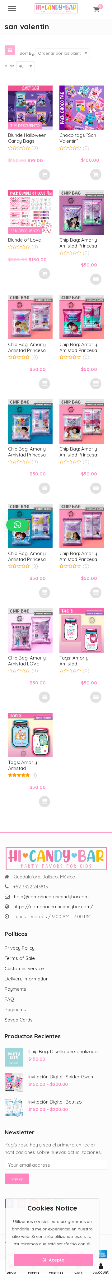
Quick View (33, 135)
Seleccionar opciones (95, 279)
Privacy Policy (20, 948)
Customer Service (24, 968)
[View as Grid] (10, 50)
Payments (15, 989)
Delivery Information (27, 979)
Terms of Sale (20, 958)
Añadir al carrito (44, 174)
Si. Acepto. (54, 1260)
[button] (17, 525)
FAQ (9, 999)
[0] (96, 9)
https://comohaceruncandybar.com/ (53, 907)
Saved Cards (19, 1020)
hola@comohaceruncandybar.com (51, 897)
